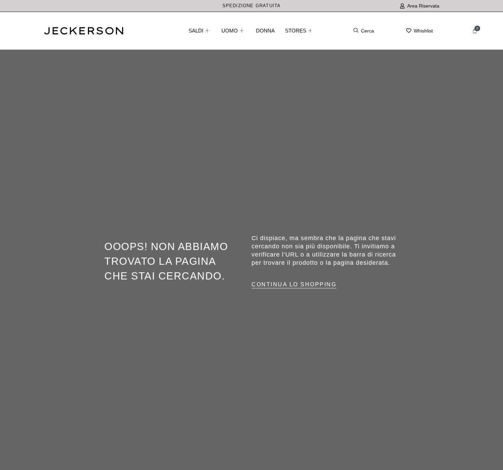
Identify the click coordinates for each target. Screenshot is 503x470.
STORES (295, 31)
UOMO (229, 31)
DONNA (265, 31)
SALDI (196, 31)
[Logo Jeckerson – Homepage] (83, 32)
